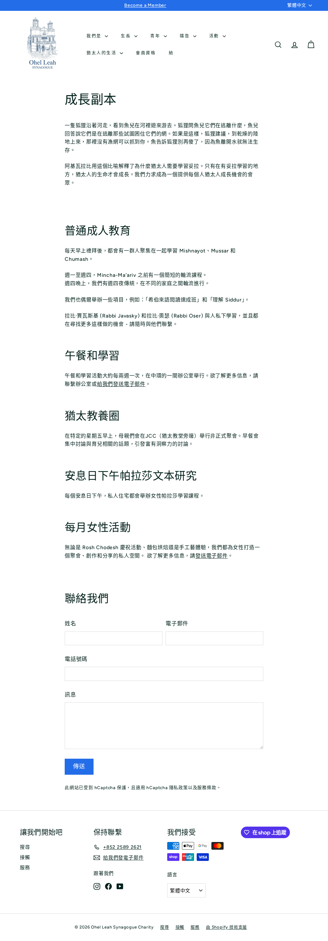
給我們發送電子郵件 (121, 384)
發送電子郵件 (211, 556)
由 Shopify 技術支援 (226, 927)
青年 (156, 35)
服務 (25, 868)
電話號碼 (76, 659)
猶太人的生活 (102, 52)
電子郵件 (177, 623)
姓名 (70, 623)
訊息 (70, 694)
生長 (127, 35)
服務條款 (206, 787)
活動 (215, 35)
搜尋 (25, 847)
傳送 (79, 766)
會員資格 (146, 52)
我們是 (94, 35)
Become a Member (145, 5)
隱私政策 (178, 787)
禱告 (186, 35)
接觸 (25, 857)
